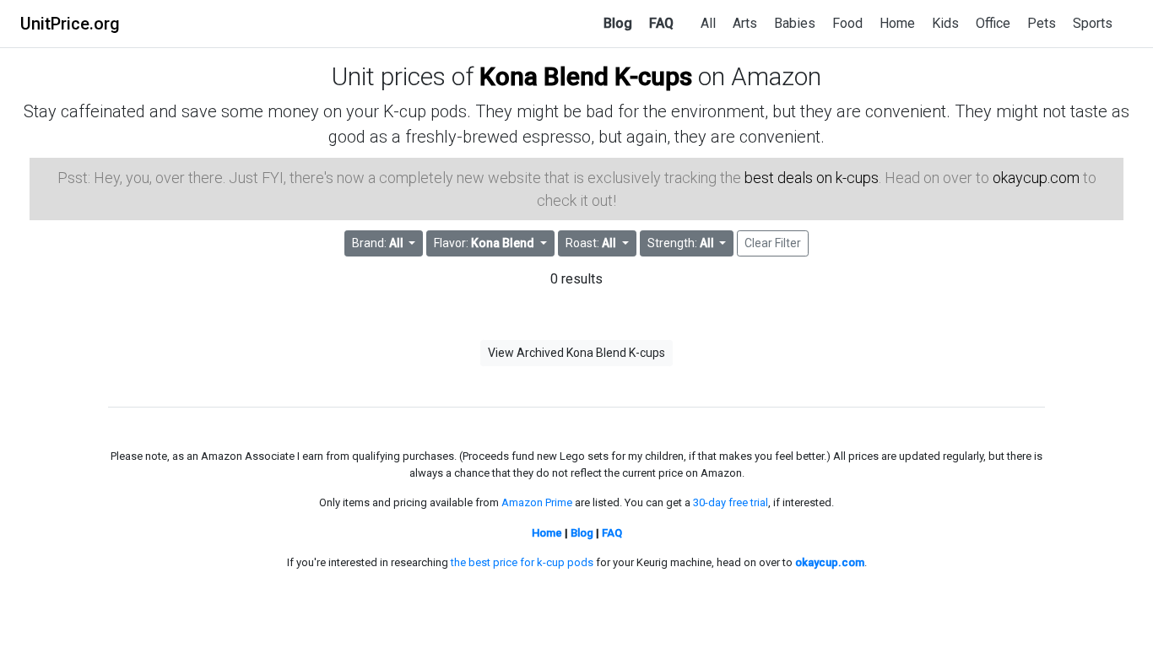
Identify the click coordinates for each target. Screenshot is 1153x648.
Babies (794, 23)
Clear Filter (772, 243)
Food (847, 23)
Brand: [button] (377, 243)
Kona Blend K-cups (585, 76)
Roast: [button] (591, 243)
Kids (945, 23)
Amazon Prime (536, 502)
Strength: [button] (680, 243)
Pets (1041, 23)
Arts (745, 23)
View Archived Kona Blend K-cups (576, 352)
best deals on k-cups (811, 177)
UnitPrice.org (70, 24)
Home (897, 23)
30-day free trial (730, 502)
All (708, 23)
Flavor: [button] (484, 243)
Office (993, 23)
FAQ (661, 23)
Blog (618, 23)
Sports (1092, 23)
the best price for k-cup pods (522, 562)
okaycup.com (1036, 177)
